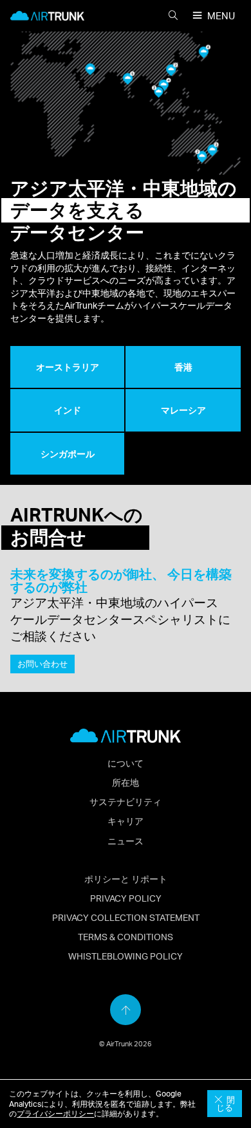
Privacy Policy (126, 898)
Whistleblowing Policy (125, 955)
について (125, 763)
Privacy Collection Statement (126, 917)
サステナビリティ (125, 801)
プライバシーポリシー (55, 1113)
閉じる (225, 1104)
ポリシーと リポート (125, 878)
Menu (221, 16)
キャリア (125, 820)
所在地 (125, 782)
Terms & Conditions (125, 936)
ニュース (125, 840)
